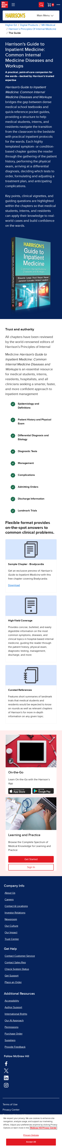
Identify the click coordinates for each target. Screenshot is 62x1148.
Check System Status (17, 969)
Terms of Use (10, 1104)
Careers (9, 899)
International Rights (16, 1014)
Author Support (13, 1007)
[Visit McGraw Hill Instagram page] (6, 1085)
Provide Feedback (15, 1047)
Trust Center (12, 939)
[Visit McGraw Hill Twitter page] (6, 1070)
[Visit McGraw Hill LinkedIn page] (6, 1077)
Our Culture (11, 926)
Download (14, 585)
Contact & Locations (16, 906)
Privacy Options (31, 1135)
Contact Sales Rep (15, 962)
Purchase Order (13, 1033)
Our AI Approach (14, 1020)
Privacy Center (11, 1109)
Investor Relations (15, 912)
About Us (10, 893)
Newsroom (11, 919)
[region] (31, 1131)
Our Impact (11, 932)
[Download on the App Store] (19, 791)
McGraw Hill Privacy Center (43, 1128)
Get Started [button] (31, 859)
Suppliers (10, 1040)
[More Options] (58, 4)
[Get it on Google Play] (43, 790)
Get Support (12, 975)
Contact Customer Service (20, 956)
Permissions (11, 1027)
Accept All (31, 1142)
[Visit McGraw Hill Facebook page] (6, 1063)
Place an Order (13, 982)
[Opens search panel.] (41, 4)
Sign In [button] (31, 867)
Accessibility (12, 1000)
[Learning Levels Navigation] (13, 4)
